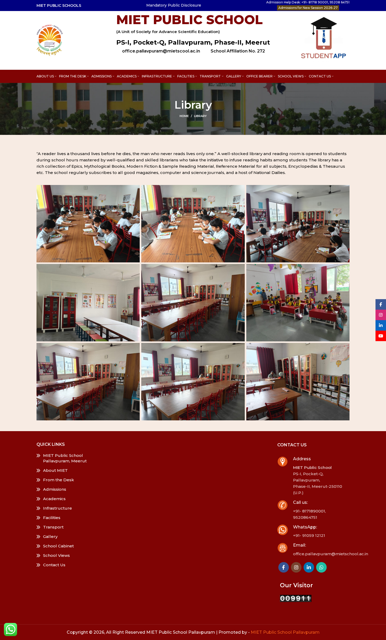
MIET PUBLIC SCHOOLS (58, 5)
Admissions (54, 489)
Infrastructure (57, 508)
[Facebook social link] (283, 567)
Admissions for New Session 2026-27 (308, 8)
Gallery (50, 536)
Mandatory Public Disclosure (173, 5)
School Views (56, 555)
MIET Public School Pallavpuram (285, 632)
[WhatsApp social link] (321, 567)
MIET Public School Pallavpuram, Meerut (65, 458)
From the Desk (58, 479)
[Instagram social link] (296, 567)
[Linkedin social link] (309, 567)
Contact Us (54, 564)
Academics (54, 498)
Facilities (51, 517)
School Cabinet (58, 545)
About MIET (55, 470)
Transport (53, 527)
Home (184, 116)
